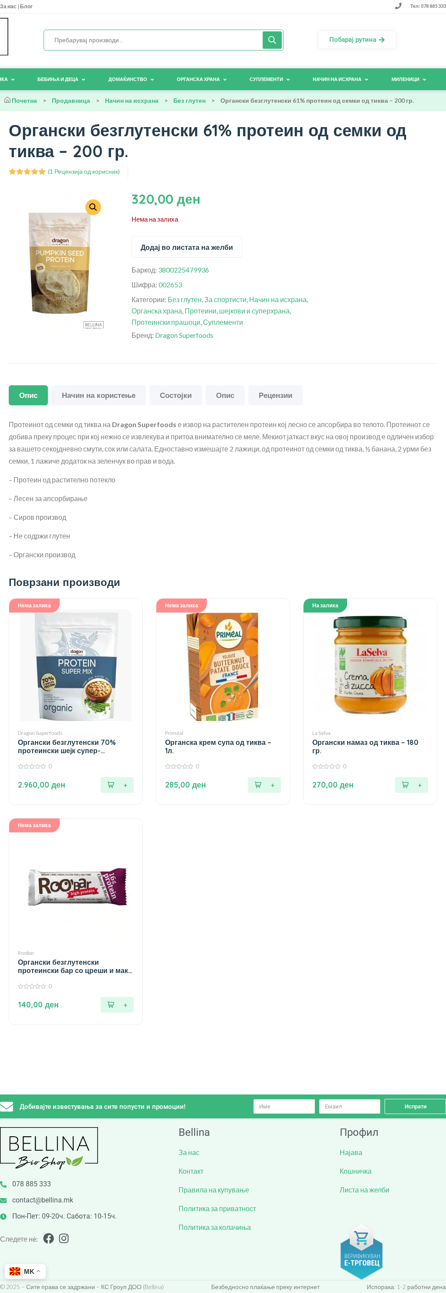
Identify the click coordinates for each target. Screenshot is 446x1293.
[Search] (272, 40)
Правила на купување (214, 1189)
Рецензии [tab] (275, 395)
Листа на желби (364, 1189)
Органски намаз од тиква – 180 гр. (365, 746)
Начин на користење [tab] (98, 395)
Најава (351, 1152)
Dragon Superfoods (184, 335)
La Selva (321, 733)
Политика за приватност (217, 1208)
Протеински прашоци (166, 322)
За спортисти (225, 299)
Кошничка (356, 1171)
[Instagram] (63, 1238)
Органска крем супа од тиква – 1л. (218, 746)
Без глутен (189, 100)
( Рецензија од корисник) (84, 171)
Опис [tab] (28, 395)
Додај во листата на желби (187, 247)
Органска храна (157, 310)
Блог (26, 6)
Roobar (26, 953)
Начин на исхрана (132, 100)
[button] (411, 785)
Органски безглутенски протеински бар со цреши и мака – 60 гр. (75, 966)
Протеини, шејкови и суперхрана (237, 310)
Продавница (71, 100)
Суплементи (223, 322)
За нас (8, 6)
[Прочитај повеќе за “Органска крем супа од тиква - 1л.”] (264, 785)
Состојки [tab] (176, 395)
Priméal (174, 733)
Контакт (191, 1171)
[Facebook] (48, 1238)
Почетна (24, 100)
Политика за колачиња (215, 1227)
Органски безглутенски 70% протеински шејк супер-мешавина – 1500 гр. (67, 746)
